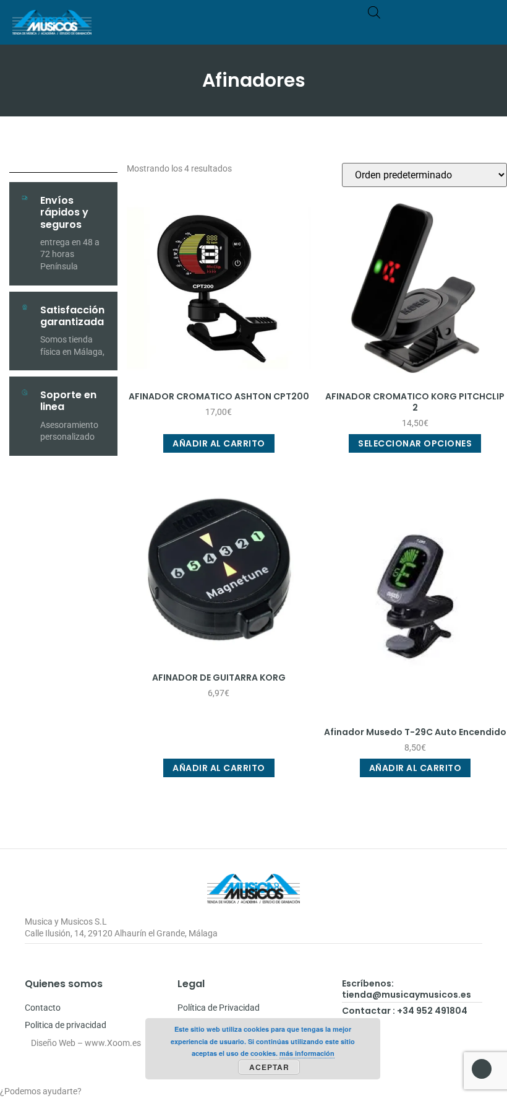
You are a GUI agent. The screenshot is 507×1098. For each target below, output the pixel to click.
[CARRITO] (436, 28)
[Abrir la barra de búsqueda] (374, 12)
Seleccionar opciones (415, 443)
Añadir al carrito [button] (219, 443)
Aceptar (269, 1067)
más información (306, 1053)
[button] (486, 28)
